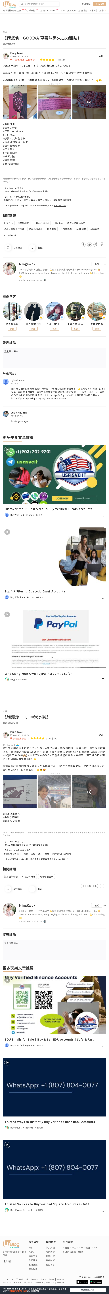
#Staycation (70, 1251)
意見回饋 (33, 1264)
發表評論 (11, 351)
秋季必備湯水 (36, 229)
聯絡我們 (61, 1282)
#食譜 (87, 1247)
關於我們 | (8, 1282)
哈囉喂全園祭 (46, 876)
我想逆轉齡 (23, 222)
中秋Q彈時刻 (28, 876)
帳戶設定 (50, 1251)
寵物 (47, 200)
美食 (5, 32)
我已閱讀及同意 (87, 1289)
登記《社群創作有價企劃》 (36, 191)
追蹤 (101, 56)
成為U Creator (48, 10)
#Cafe (94, 1247)
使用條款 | (29, 1282)
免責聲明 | (19, 1282)
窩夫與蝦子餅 (33, 323)
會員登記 (86, 4)
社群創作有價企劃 (12, 10)
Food (45, 1279)
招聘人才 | (51, 1282)
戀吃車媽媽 (12, 323)
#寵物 (66, 1247)
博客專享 (93, 10)
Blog (53, 1279)
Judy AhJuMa (19, 412)
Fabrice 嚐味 (75, 323)
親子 (40, 200)
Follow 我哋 (60, 205)
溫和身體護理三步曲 (14, 229)
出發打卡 (8, 222)
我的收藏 (50, 1256)
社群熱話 (30, 10)
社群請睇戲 (66, 229)
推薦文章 (71, 10)
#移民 (81, 1251)
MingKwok (16, 53)
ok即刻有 (81, 229)
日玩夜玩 (58, 222)
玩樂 (5, 711)
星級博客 (82, 10)
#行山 (73, 1247)
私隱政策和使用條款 (18, 1291)
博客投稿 (33, 1268)
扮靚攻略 (56, 200)
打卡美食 (51, 229)
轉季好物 (95, 229)
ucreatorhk (10, 235)
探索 (63, 10)
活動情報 (67, 200)
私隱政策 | (40, 1282)
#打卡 (80, 1247)
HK (28, 1279)
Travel (21, 1279)
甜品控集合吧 (11, 876)
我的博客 (50, 1264)
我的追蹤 (50, 1260)
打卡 (19, 200)
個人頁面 (50, 1247)
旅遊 (26, 200)
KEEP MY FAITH (54, 323)
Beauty (36, 1279)
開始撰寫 (99, 4)
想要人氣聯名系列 (76, 222)
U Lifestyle (9, 1279)
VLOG (31, 1251)
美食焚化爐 (96, 323)
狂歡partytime (41, 222)
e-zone (61, 1279)
